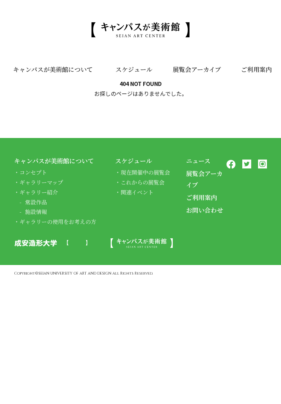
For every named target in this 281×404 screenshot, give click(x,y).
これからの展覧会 (142, 182)
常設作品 (36, 202)
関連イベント (137, 192)
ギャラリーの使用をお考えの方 (58, 222)
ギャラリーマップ (41, 182)
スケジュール (133, 69)
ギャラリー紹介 (39, 192)
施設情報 (36, 212)
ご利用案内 (256, 69)
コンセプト (33, 172)
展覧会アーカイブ (197, 69)
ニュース (198, 160)
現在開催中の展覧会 (145, 172)
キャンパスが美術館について (53, 69)
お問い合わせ (204, 209)
